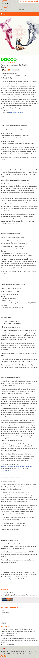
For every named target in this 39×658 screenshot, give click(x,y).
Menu (4, 14)
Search (35, 1)
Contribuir (30, 1)
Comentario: (5, 612)
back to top (4, 589)
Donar (26, 1)
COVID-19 (21, 1)
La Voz (7, 70)
